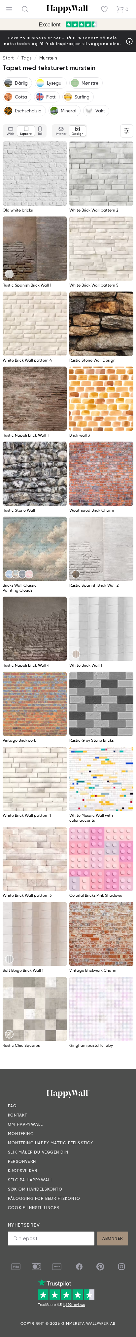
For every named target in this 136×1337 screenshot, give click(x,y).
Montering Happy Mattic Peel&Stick (50, 1142)
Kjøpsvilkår (22, 1170)
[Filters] (126, 131)
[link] (9, 274)
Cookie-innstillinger (33, 1207)
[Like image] (59, 148)
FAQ (12, 1105)
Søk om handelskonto (35, 1189)
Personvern (22, 1161)
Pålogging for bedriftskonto (44, 1198)
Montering (21, 1133)
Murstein (48, 58)
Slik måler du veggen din (38, 1152)
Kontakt (17, 1115)
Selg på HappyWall (30, 1179)
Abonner (112, 1238)
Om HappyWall (25, 1124)
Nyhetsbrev (24, 1225)
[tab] (10, 131)
